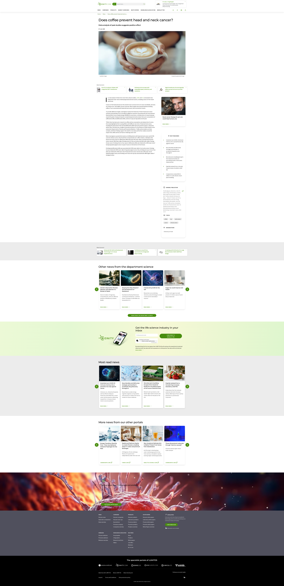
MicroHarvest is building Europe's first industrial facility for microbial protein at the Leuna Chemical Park (174, 159)
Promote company (118, 524)
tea (143, 97)
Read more (138, 350)
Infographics (116, 538)
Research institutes (118, 540)
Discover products (132, 517)
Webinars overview (103, 540)
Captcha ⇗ (154, 342)
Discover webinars (103, 535)
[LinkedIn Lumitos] (184, 577)
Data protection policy (124, 577)
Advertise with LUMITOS (105, 572)
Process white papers (148, 522)
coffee (138, 97)
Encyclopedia (116, 535)
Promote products (132, 524)
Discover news (102, 517)
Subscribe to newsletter (171, 336)
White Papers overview (148, 527)
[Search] (144, 4)
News (129, 535)
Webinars (130, 545)
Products (130, 538)
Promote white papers (148, 524)
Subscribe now (171, 524)
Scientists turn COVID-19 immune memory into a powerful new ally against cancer (174, 141)
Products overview (132, 527)
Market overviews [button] (123, 10)
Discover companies (118, 517)
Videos (115, 542)
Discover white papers (148, 517)
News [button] (99, 10)
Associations (116, 522)
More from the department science (142, 315)
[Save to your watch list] (173, 10)
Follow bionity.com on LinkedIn (173, 528)
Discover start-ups (118, 519)
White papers (131, 540)
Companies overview (118, 527)
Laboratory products (133, 519)
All (113, 4)
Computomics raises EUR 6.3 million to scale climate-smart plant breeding (174, 175)
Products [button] (113, 10)
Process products (132, 522)
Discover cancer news (111, 504)
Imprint (101, 577)
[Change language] (181, 10)
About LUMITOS (117, 572)
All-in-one (130, 547)
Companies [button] (106, 10)
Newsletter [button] (160, 10)
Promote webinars (103, 538)
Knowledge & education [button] (148, 10)
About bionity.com (128, 572)
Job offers (130, 542)
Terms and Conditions (110, 577)
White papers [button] (135, 10)
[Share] (177, 10)
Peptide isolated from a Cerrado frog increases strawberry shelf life (174, 168)
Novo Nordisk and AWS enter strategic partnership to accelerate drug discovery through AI (173, 150)
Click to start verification (148, 341)
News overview (102, 522)
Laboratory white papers (149, 519)
